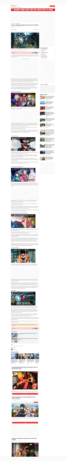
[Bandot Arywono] (12, 349)
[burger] (54, 7)
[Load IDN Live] (47, 89)
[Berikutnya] (39, 356)
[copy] (38, 52)
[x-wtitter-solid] (36, 52)
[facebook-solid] (34, 52)
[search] (48, 6)
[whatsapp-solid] (32, 52)
